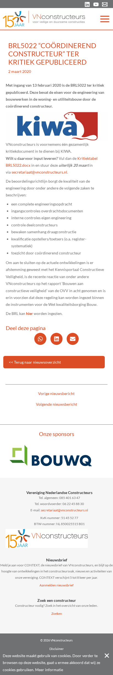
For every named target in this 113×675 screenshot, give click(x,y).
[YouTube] (96, 4)
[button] (40, 339)
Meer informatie (49, 669)
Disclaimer (56, 649)
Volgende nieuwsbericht (56, 404)
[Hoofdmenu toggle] (105, 19)
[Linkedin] (87, 4)
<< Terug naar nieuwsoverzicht (35, 362)
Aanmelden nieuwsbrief (56, 585)
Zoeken (56, 613)
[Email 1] (105, 4)
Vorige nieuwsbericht (56, 394)
